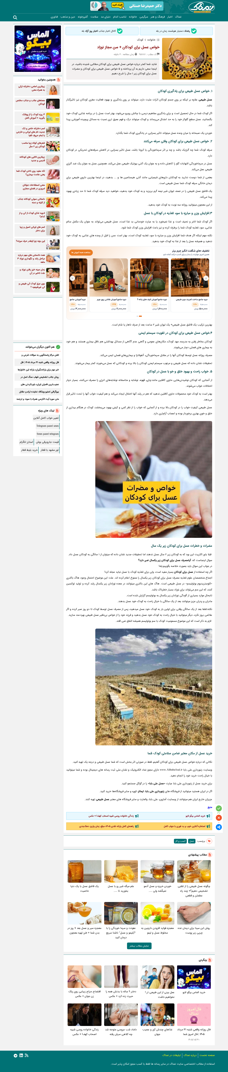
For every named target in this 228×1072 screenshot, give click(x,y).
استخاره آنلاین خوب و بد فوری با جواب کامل (184, 826)
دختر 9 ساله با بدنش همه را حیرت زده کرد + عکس (121, 993)
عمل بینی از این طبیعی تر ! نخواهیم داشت (159, 994)
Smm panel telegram (48, 434)
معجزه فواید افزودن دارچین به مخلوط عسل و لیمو (157, 930)
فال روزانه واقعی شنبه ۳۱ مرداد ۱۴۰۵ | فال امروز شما (193, 1031)
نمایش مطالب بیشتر (139, 946)
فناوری (54, 17)
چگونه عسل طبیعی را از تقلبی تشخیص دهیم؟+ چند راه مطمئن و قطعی (194, 891)
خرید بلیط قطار (29, 450)
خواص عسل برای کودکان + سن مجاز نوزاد (128, 47)
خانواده (133, 17)
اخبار (169, 17)
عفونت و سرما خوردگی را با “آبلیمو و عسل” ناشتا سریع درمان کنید (121, 933)
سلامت (94, 17)
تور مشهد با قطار (50, 450)
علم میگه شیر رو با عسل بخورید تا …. (121, 888)
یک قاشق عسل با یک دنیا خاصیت (84, 888)
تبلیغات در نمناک (171, 1055)
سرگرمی (144, 17)
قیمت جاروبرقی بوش (47, 442)
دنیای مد (105, 17)
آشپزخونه (83, 17)
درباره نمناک (190, 1055)
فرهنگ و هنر (158, 17)
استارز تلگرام (26, 442)
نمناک (178, 17)
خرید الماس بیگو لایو (195, 816)
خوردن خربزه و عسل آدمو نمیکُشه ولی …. (157, 888)
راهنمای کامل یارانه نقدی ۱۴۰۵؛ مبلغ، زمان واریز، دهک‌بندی (106, 826)
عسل (191, 841)
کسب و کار (180, 841)
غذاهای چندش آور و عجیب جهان (157, 1031)
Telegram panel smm (47, 426)
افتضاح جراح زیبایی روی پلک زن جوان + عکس (84, 993)
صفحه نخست (207, 1055)
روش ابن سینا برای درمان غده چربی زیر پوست (194, 930)
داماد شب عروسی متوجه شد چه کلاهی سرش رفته (121, 1031)
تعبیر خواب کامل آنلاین (46, 418)
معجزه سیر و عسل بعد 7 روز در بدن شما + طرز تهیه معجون (84, 930)
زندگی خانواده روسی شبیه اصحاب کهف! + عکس (111, 816)
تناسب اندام (119, 17)
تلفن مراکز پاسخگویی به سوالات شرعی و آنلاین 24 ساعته (40, 355)
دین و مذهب (67, 17)
